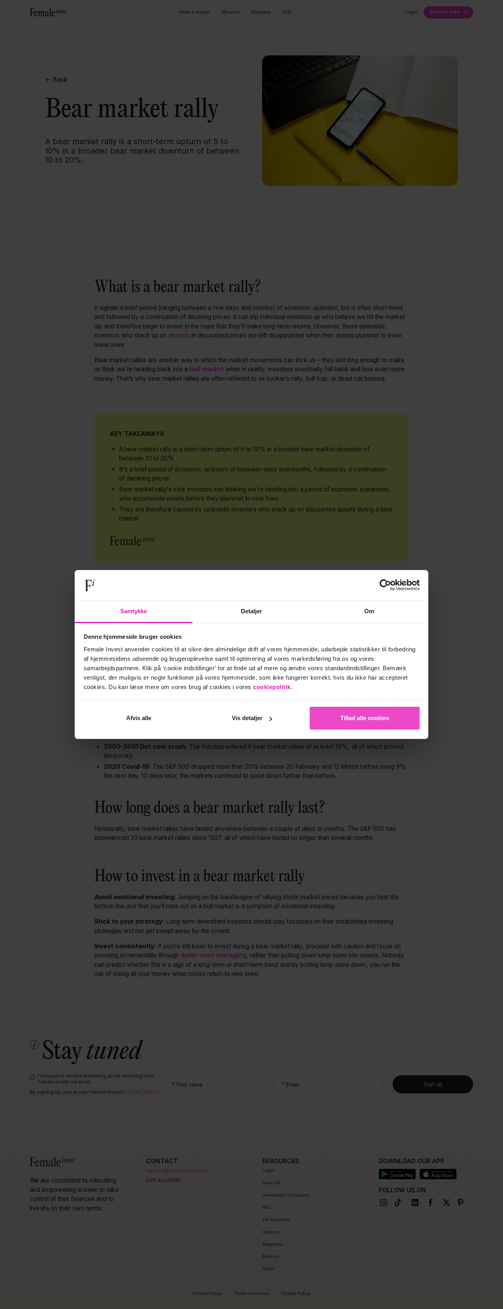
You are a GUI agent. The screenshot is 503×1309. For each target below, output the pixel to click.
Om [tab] (369, 611)
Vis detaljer (247, 718)
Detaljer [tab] (252, 611)
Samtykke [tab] (133, 611)
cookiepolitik (272, 687)
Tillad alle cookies (364, 718)
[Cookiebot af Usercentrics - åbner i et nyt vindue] (385, 585)
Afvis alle (138, 718)
